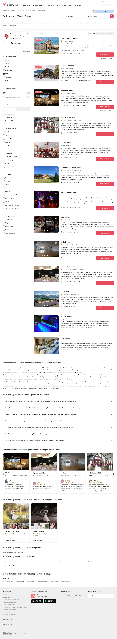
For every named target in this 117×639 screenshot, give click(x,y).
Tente (7, 202)
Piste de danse (9, 198)
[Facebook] (61, 595)
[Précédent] (3, 474)
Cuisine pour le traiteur (12, 195)
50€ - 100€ (8, 117)
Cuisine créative (10, 233)
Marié (64, 5)
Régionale (8, 223)
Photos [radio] (102, 33)
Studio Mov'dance (66, 316)
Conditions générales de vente (11, 599)
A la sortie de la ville (11, 156)
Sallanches (34, 566)
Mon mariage (27, 5)
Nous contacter (105, 54)
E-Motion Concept (68, 90)
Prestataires (50, 5)
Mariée (58, 5)
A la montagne (9, 167)
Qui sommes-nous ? (8, 617)
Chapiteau (8, 188)
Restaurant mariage (42, 581)
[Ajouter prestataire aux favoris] (56, 39)
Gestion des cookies (8, 604)
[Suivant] (114, 474)
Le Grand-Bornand (8, 566)
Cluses (62, 562)
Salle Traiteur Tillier (68, 118)
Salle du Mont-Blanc (68, 192)
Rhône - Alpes (32, 10)
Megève (5, 562)
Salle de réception (10, 178)
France (94, 596)
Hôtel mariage (30, 581)
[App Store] (37, 602)
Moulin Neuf (65, 217)
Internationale (9, 226)
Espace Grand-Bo (67, 267)
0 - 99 (7, 132)
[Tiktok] (80, 595)
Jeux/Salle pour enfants (12, 208)
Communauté (77, 5)
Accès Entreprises (108, 2)
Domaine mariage (8, 581)
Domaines (8, 60)
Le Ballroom (65, 242)
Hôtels (7, 67)
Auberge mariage (19, 581)
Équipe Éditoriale (7, 619)
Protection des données (9, 602)
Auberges (8, 63)
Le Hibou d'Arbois (67, 66)
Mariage (5, 10)
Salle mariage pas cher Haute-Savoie (14, 552)
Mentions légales (7, 597)
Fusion (7, 230)
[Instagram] (72, 595)
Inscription (110, 5)
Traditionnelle (9, 219)
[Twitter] (65, 595)
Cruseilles (91, 562)
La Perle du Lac (66, 292)
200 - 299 (8, 139)
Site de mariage (7, 624)
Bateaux (7, 80)
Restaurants (9, 70)
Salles (7, 74)
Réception (13, 10)
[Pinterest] (68, 595)
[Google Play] (50, 602)
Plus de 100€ (9, 121)
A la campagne (9, 160)
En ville (7, 163)
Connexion (102, 5)
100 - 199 (8, 135)
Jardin (7, 184)
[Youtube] (76, 595)
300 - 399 (8, 142)
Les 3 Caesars (66, 143)
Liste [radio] (93, 33)
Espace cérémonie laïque (12, 205)
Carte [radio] (110, 33)
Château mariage (54, 581)
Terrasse (8, 181)
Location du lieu (23, 109)
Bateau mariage (65, 581)
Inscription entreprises (9, 614)
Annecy (33, 562)
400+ (7, 145)
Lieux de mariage (38, 5)
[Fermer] (28, 34)
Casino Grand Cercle (69, 38)
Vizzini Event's (65, 338)
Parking (7, 191)
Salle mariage (22, 10)
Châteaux (8, 77)
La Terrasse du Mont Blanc (71, 167)
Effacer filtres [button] (26, 51)
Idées (69, 5)
